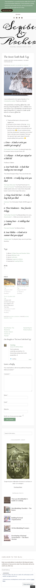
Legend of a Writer (17, 259)
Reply (30, 359)
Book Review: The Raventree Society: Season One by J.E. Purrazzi (9, 331)
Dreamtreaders (7, 217)
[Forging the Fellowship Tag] (9, 282)
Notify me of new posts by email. (13, 416)
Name (6, 395)
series (10, 185)
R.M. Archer (25, 65)
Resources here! (7, 10)
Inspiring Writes (18, 261)
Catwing (12, 345)
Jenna (28, 124)
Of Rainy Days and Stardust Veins (20, 253)
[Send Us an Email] (14, 17)
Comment (7, 374)
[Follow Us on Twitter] (19, 17)
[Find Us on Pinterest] (22, 17)
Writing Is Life (15, 255)
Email (6, 402)
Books (27, 316)
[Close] (34, 1)
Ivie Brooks (14, 257)
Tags (10, 318)
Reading (6, 318)
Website (6, 409)
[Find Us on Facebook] (16, 17)
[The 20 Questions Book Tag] (10, 304)
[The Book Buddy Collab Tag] (23, 282)
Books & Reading (15, 316)
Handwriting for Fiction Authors (27, 328)
